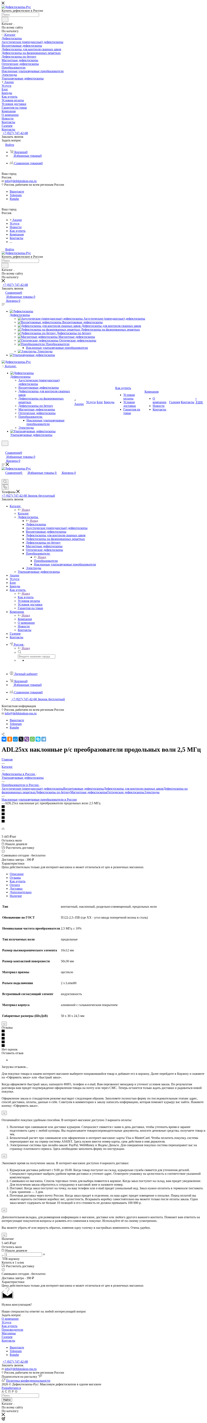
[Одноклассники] (9, 739)
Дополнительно (21, 892)
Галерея (7, 1337)
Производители (12, 1329)
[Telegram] (43, 739)
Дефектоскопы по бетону (53, 792)
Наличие (16, 896)
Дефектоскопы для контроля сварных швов (133, 788)
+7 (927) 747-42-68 (15, 133)
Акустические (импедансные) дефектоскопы (32, 788)
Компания (25, 619)
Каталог (23, 513)
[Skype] (38, 739)
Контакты (8, 1340)
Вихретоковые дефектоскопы (83, 788)
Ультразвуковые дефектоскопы (23, 777)
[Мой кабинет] (3, 448)
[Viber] (26, 739)
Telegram (16, 195)
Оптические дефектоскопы (125, 792)
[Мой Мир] (15, 739)
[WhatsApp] (32, 739)
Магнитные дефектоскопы (88, 792)
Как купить (26, 597)
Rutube (14, 199)
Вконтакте (17, 191)
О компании (10, 1318)
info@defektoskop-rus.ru (21, 181)
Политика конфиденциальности (28, 1380)
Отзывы (15, 877)
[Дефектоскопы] (21, 311)
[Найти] (5, 19)
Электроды (151, 792)
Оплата (15, 885)
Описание (17, 874)
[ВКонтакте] (4, 739)
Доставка (16, 888)
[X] (21, 739)
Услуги (6, 1322)
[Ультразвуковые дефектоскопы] (32, 355)
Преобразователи (46, 560)
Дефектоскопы (20, 315)
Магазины (9, 1333)
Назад (26, 509)
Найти (7, 1399)
